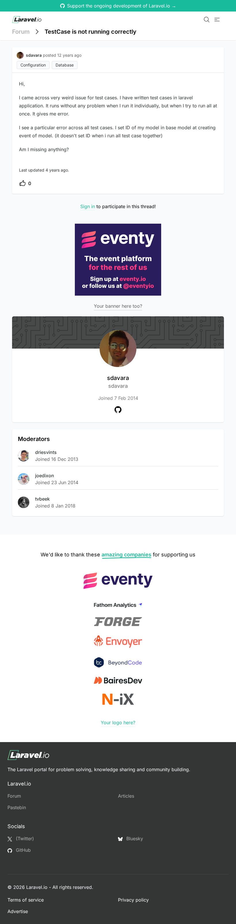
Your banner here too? (118, 306)
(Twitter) (24, 838)
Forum (21, 31)
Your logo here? (118, 722)
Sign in (87, 206)
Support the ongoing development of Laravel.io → (121, 6)
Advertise (17, 911)
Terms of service (25, 900)
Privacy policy (133, 900)
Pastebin (16, 807)
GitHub (22, 850)
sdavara (118, 381)
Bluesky (134, 838)
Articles (126, 796)
